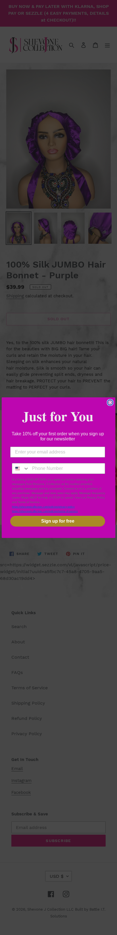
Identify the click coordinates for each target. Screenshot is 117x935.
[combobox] (20, 468)
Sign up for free (57, 521)
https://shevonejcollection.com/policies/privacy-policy (43, 506)
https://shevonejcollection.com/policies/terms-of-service (45, 511)
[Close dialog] (110, 402)
